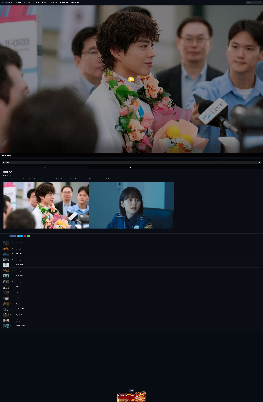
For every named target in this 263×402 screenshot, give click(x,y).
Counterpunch (18, 270)
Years (44, 2)
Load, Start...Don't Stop (20, 308)
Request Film (75, 2)
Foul (17, 303)
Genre (36, 2)
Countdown (18, 297)
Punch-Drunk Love (19, 264)
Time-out (17, 292)
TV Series (27, 2)
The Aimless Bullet (19, 281)
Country (54, 2)
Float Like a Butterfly (20, 259)
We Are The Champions (20, 325)
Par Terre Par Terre (19, 275)
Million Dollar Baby (19, 253)
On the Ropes (18, 319)
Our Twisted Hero (19, 242)
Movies (19, 2)
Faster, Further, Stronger (20, 247)
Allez (17, 286)
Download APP (64, 2)
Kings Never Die (19, 314)
